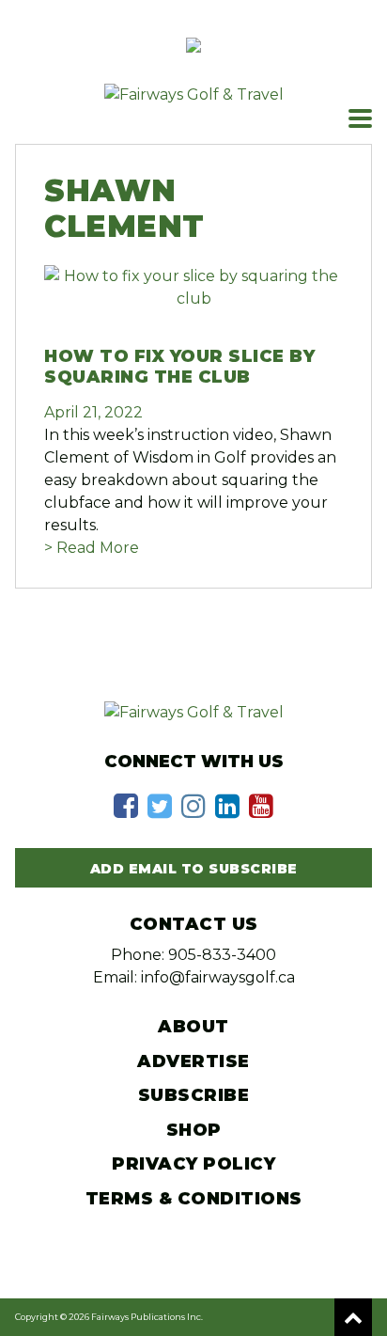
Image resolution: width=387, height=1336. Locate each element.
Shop (194, 1130)
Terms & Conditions (193, 1198)
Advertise (193, 1061)
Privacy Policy (193, 1164)
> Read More (91, 548)
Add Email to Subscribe (194, 868)
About (193, 1026)
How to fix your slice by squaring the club (179, 366)
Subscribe (194, 1095)
